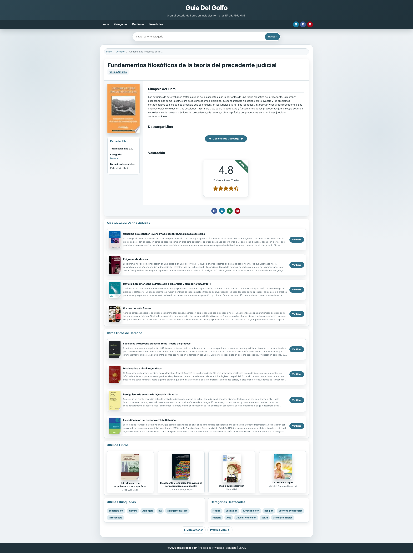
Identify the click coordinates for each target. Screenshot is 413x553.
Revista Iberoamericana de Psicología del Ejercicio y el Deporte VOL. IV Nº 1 (167, 283)
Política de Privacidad (211, 547)
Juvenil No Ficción (246, 517)
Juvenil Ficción (251, 510)
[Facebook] (303, 24)
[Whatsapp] (230, 211)
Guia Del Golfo (206, 8)
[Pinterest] (310, 24)
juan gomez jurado (177, 510)
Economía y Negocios (290, 510)
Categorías (120, 24)
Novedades (156, 24)
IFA (160, 510)
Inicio (106, 24)
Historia (216, 517)
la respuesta (115, 517)
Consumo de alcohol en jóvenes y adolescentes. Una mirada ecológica (164, 233)
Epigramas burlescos (135, 259)
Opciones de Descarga (226, 138)
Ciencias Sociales (282, 517)
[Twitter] (296, 24)
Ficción (216, 510)
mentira (133, 510)
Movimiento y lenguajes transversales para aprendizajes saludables (181, 484)
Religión (268, 510)
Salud (265, 517)
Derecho (120, 51)
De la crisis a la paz (282, 482)
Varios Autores (118, 71)
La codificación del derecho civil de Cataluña (149, 420)
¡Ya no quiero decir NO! (232, 485)
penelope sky (116, 510)
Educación (231, 510)
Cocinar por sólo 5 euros (137, 308)
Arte (228, 517)
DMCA (242, 547)
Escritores (138, 24)
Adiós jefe (147, 510)
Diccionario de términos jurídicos (142, 368)
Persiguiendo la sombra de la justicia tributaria (150, 394)
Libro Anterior (194, 529)
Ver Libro (296, 239)
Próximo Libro (218, 529)
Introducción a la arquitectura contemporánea (130, 484)
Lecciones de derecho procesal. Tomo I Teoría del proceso (157, 343)
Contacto (231, 547)
